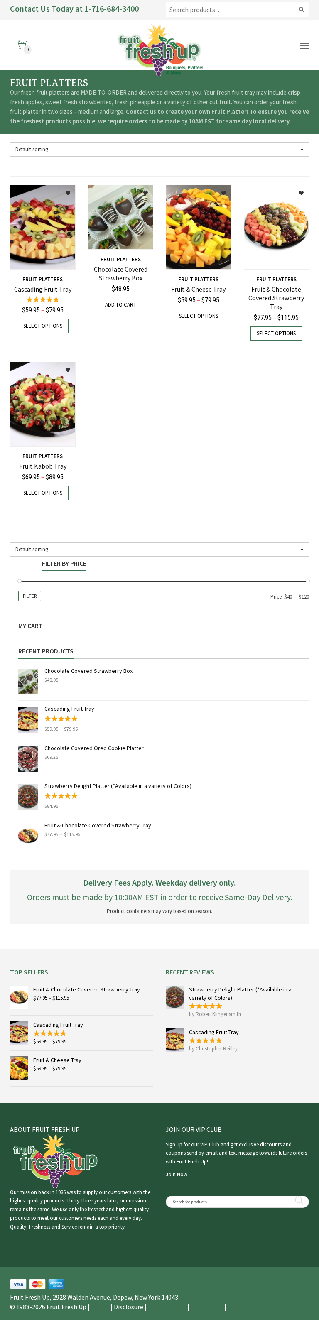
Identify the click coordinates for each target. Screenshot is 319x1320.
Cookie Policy (167, 1307)
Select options (42, 325)
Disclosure (128, 1307)
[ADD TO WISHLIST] (63, 190)
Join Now (176, 1174)
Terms (100, 1307)
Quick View (32, 258)
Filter (30, 596)
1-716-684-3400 (111, 8)
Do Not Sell (207, 1307)
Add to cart (120, 304)
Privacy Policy (247, 1307)
